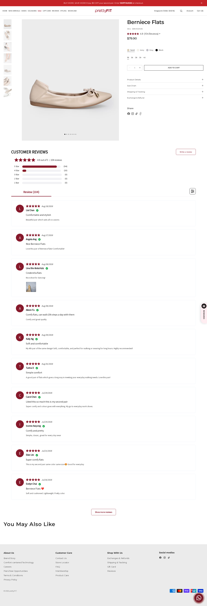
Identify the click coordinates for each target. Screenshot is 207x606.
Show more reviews (103, 512)
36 (132, 57)
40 (144, 57)
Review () (31, 192)
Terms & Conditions (13, 575)
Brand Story (9, 558)
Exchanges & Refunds (118, 558)
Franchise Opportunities (16, 571)
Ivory (142, 50)
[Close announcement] (201, 3)
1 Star (16, 182)
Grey (151, 50)
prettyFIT (13, 591)
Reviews (111, 571)
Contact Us (60, 558)
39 (140, 57)
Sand (132, 50)
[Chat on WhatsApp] (198, 597)
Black (161, 50)
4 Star (16, 170)
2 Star (16, 178)
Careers (7, 566)
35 (128, 57)
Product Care (62, 575)
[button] (164, 11)
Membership (61, 571)
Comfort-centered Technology (19, 562)
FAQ (57, 566)
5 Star (16, 166)
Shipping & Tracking (117, 562)
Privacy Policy (10, 579)
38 (136, 57)
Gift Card (111, 566)
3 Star (16, 174)
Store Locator (62, 562)
